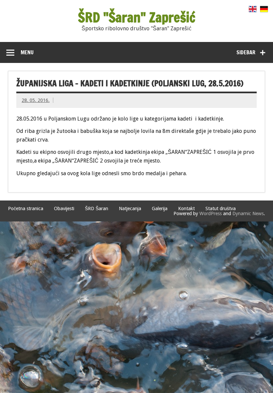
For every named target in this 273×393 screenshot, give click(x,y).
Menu (27, 52)
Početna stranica (25, 208)
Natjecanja (130, 208)
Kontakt (186, 208)
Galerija (159, 208)
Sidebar (245, 52)
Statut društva (220, 208)
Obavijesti (64, 208)
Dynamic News (248, 213)
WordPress (210, 213)
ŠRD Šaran (96, 208)
